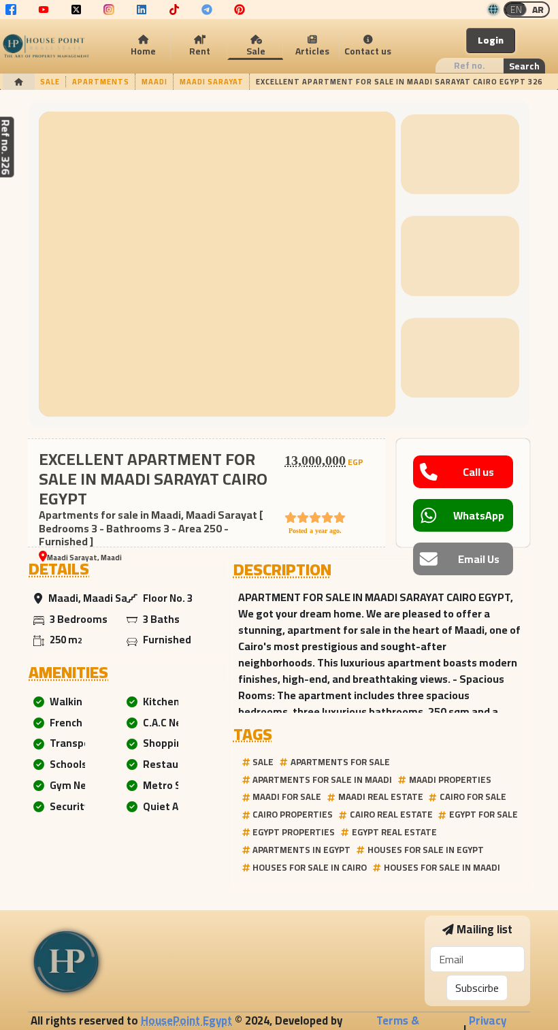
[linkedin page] (141, 9)
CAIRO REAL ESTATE (391, 814)
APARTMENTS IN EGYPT (301, 849)
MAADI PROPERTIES (450, 779)
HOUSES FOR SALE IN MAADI (442, 867)
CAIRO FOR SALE (473, 796)
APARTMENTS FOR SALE (340, 762)
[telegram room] (206, 9)
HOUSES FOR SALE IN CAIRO (309, 867)
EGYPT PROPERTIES (293, 832)
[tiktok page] (174, 9)
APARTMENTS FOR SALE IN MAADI (322, 779)
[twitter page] (76, 9)
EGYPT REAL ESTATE (394, 832)
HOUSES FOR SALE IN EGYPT (425, 849)
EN (516, 9)
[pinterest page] (239, 9)
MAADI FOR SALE (286, 796)
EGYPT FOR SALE (483, 814)
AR (538, 9)
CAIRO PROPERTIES (292, 814)
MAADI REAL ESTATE (380, 796)
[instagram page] (108, 9)
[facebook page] (10, 9)
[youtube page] (43, 9)
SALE (263, 762)
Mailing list (484, 929)
